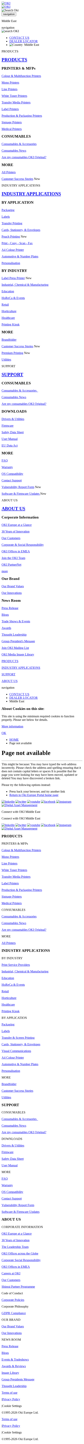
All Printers (9, 172)
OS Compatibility (12, 473)
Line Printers (9, 89)
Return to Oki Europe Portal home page (33, 795)
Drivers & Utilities (13, 419)
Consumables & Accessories (19, 144)
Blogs (5, 614)
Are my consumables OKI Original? (24, 157)
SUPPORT (12, 374)
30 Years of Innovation (15, 531)
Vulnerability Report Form (18, 487)
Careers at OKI (11, 1273)
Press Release (10, 608)
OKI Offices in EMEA (16, 551)
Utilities (6, 359)
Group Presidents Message (18, 1379)
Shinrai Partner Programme (18, 1286)
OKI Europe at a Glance (17, 524)
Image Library (10, 1372)
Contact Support (12, 480)
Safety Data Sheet (13, 432)
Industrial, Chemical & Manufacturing (25, 284)
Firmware (7, 425)
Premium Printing (12, 353)
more (5, 571)
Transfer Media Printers (16, 102)
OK (4, 733)
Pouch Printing (11, 236)
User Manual (10, 439)
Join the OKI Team (13, 558)
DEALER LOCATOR (23, 41)
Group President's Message (18, 641)
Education (8, 291)
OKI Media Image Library (18, 654)
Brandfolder (9, 339)
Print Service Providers (16, 964)
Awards (6, 628)
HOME (14, 739)
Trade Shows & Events (16, 621)
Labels (6, 216)
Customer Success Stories (17, 178)
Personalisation (11, 263)
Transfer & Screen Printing (18, 1037)
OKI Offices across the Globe (20, 1253)
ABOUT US (13, 508)
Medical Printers (12, 129)
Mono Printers (10, 82)
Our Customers (11, 538)
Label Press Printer (13, 278)
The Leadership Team (15, 1246)
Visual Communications (16, 1051)
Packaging (8, 210)
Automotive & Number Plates (20, 256)
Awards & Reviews (14, 1366)
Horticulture (9, 311)
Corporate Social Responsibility (21, 1260)
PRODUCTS (14, 59)
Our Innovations (12, 593)
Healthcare (8, 317)
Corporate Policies (13, 1300)
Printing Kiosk (11, 324)
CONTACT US (19, 37)
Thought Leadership (14, 634)
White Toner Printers (14, 95)
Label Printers (10, 109)
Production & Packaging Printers (22, 115)
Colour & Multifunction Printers (21, 76)
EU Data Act (10, 445)
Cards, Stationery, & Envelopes (21, 230)
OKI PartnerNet (11, 564)
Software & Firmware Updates (21, 493)
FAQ (5, 460)
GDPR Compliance (14, 1313)
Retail (5, 304)
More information (12, 726)
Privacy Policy (11, 1399)
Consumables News (14, 150)
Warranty (7, 467)
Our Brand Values (13, 586)
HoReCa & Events (13, 298)
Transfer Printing (12, 223)
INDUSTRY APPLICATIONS (31, 193)
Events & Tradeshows (15, 1359)
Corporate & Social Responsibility (23, 544)
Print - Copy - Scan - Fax (17, 243)
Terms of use (9, 1392)
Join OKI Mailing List (15, 647)
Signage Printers (12, 122)
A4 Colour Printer (13, 249)
